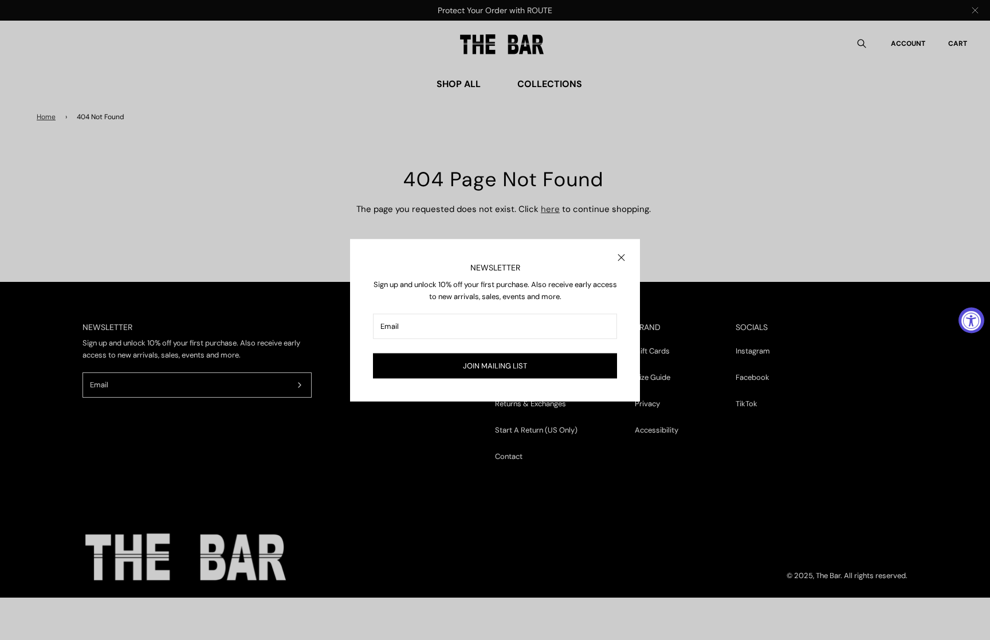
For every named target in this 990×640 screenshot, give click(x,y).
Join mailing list (495, 365)
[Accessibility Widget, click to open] (971, 320)
